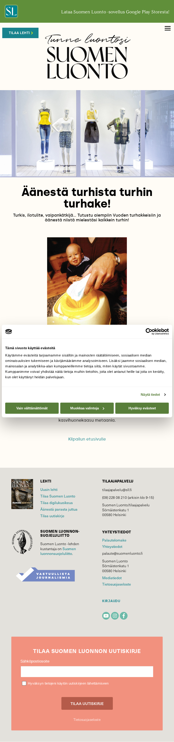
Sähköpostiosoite (34, 661)
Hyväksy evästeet (142, 408)
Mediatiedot (112, 577)
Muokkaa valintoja (84, 408)
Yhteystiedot (112, 546)
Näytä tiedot (150, 394)
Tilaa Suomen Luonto (57, 496)
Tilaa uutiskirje (52, 515)
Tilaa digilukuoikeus (56, 502)
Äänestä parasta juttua (58, 509)
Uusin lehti (49, 489)
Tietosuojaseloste (116, 584)
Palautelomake (114, 540)
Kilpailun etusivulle (87, 439)
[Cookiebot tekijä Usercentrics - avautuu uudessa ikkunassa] (149, 331)
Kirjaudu (111, 601)
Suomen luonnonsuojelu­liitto (58, 551)
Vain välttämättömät (32, 408)
